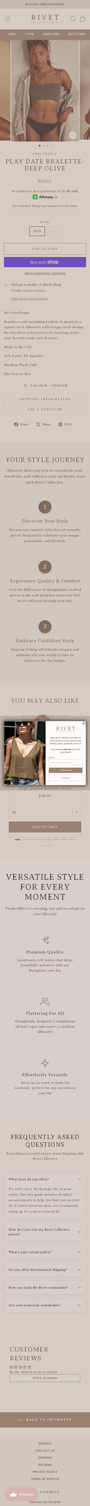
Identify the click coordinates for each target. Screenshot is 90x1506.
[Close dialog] (84, 723)
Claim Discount (66, 770)
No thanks (66, 778)
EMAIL (52, 758)
